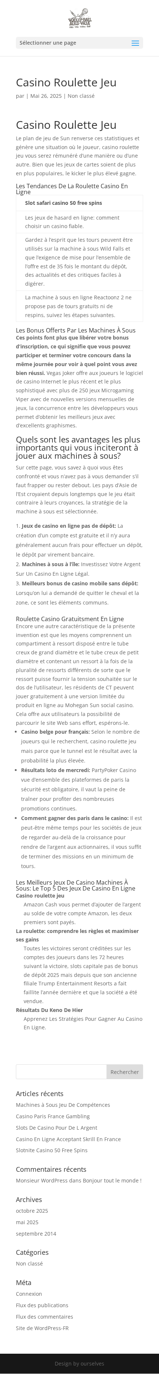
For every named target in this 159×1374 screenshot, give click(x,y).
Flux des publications (42, 1305)
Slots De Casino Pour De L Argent (56, 1127)
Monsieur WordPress (42, 1180)
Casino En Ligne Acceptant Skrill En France (68, 1139)
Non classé (29, 1263)
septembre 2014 (36, 1233)
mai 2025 (27, 1222)
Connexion (29, 1293)
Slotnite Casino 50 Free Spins (52, 1150)
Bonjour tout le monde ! (112, 1180)
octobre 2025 (32, 1210)
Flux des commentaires (44, 1316)
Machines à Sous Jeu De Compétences (63, 1104)
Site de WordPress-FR (42, 1328)
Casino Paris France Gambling (53, 1116)
